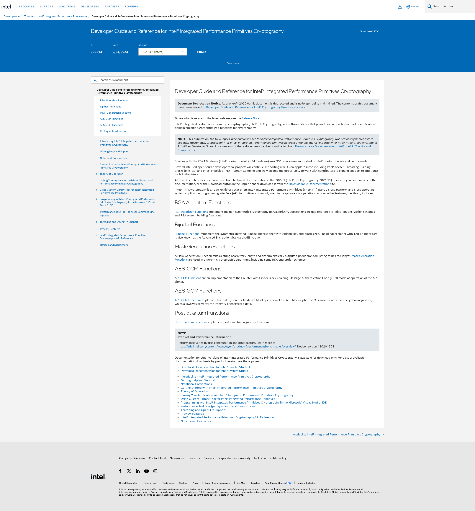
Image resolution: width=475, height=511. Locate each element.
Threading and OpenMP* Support (119, 221)
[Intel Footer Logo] (98, 476)
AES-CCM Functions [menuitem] (111, 118)
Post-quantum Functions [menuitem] (114, 131)
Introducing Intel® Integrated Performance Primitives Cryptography (225, 376)
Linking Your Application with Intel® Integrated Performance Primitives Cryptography (126, 182)
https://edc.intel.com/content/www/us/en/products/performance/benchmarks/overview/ (237, 346)
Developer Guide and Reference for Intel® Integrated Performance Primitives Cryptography (128, 91)
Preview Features (110, 229)
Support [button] (46, 6)
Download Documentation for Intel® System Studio (214, 371)
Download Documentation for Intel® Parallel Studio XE (216, 367)
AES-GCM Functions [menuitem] (111, 125)
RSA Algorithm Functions (191, 212)
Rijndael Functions (187, 234)
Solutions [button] (67, 6)
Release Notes (251, 118)
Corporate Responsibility (233, 458)
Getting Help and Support (115, 151)
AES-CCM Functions (188, 278)
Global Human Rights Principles (347, 492)
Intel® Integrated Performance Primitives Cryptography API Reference (123, 237)
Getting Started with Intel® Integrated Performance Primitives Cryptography (129, 166)
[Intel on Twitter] (129, 471)
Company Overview (132, 458)
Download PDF (369, 31)
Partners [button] (112, 6)
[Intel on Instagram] (155, 471)
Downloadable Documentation (309, 184)
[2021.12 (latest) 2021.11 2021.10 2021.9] (162, 51)
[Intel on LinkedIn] (138, 471)
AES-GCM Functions (188, 300)
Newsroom (177, 458)
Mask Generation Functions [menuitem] (116, 112)
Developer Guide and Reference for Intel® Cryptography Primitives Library (255, 107)
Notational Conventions (113, 158)
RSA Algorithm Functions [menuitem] (114, 100)
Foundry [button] (132, 6)
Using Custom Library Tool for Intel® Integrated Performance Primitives (127, 191)
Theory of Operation (111, 173)
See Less (233, 63)
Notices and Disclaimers (114, 244)
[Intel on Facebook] (120, 471)
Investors (194, 458)
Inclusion (260, 458)
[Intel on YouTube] (147, 471)
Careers (209, 458)
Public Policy (278, 458)
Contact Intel (157, 458)
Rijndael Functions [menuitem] (110, 106)
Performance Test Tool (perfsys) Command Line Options (218, 406)
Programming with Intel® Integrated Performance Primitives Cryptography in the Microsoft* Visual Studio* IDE (128, 202)
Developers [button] (90, 6)
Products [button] (26, 6)
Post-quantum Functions (191, 322)
